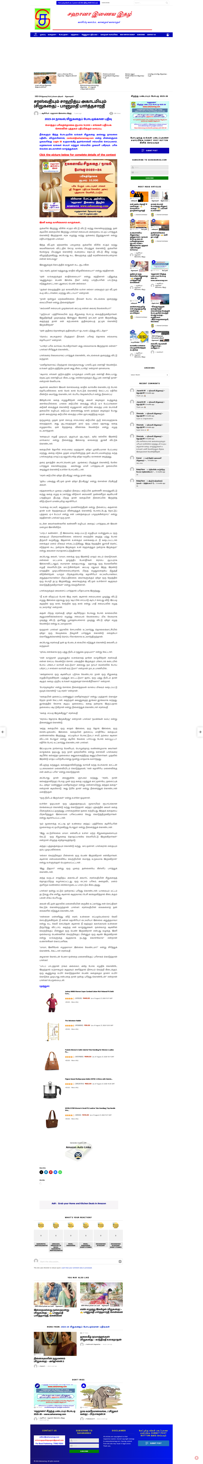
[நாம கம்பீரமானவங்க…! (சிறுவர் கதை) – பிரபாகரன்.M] (101, 1397)
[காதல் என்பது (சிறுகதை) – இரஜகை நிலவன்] (45, 78)
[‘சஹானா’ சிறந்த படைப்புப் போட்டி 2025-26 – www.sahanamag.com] (55, 1397)
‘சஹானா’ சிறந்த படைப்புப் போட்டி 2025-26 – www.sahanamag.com (54, 1413)
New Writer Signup (127, 35)
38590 (78, 1115)
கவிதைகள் (134, 201)
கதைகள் (52, 35)
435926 (78, 998)
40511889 (79, 1056)
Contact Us (151, 35)
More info (74, 1002)
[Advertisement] (101, 54)
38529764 (79, 1083)
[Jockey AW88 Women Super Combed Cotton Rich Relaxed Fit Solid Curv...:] (52, 1003)
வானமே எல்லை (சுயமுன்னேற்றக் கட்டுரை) (138, 348)
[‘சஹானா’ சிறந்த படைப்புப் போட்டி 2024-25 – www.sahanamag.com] (160, 266)
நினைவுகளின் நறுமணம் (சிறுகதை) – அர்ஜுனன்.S (49, 1360)
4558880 (79, 1025)
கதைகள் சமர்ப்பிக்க (109, 35)
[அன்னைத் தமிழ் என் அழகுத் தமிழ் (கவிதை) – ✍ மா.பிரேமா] (139, 299)
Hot (83, 1385)
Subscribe (141, 35)
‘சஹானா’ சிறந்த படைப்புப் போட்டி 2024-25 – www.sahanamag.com (159, 277)
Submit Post (156, 1443)
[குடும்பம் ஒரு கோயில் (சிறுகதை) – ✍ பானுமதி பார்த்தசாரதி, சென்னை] (139, 266)
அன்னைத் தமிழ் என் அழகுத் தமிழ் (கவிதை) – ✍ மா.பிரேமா (138, 310)
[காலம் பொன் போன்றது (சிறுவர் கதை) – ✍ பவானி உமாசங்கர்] (160, 197)
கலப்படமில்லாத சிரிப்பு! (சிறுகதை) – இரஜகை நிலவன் (67, 75)
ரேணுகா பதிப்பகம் (89, 35)
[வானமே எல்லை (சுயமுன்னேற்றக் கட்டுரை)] (139, 337)
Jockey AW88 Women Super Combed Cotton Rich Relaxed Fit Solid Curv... (89, 992)
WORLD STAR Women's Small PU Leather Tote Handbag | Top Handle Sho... (90, 1109)
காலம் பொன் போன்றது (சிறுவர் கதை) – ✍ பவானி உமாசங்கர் (159, 207)
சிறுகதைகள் (59, 1306)
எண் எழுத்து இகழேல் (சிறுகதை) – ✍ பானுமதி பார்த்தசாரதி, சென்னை (101, 1311)
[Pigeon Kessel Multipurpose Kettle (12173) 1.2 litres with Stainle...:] (52, 1091)
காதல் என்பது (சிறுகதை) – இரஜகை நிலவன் (43, 86)
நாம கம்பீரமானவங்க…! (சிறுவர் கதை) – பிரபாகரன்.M (99, 1413)
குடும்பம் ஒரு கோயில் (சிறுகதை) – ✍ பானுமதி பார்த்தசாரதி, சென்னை (139, 278)
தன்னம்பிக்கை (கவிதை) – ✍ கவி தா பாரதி (159, 235)
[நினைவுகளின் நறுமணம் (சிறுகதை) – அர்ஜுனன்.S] (55, 1344)
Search (166, 3)
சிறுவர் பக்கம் (164, 201)
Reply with (120, 1261)
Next (168, 81)
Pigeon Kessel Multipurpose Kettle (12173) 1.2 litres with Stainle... (88, 1079)
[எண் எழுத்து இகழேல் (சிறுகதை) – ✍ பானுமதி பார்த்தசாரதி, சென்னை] (101, 1294)
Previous (35, 81)
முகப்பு (42, 35)
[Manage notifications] (197, 1458)
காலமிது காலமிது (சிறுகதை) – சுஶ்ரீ (158, 75)
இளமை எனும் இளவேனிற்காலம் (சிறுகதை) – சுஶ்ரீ (135, 76)
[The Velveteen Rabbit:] (52, 1032)
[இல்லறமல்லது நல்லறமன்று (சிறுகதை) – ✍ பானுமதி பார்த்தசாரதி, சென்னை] (90, 78)
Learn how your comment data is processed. (76, 1268)
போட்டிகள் (63, 35)
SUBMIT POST (152, 151)
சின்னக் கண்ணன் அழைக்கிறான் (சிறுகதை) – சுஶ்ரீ (111, 76)
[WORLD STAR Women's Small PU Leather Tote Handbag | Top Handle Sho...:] (52, 1120)
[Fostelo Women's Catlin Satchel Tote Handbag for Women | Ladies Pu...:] (52, 1061)
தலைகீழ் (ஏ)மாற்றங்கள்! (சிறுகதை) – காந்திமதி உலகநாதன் (100, 1338)
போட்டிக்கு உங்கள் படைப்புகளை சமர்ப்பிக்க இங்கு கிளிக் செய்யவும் (78, 3)
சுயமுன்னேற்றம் (135, 342)
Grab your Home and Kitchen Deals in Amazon (82, 1203)
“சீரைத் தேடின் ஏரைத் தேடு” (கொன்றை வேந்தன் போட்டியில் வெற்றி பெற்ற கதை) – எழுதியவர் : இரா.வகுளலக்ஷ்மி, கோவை (160, 314)
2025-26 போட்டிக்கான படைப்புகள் (44, 1306)
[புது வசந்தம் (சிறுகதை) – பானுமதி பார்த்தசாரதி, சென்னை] (3, 732)
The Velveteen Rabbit (73, 1020)
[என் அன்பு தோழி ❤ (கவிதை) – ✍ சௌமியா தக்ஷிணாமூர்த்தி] (139, 197)
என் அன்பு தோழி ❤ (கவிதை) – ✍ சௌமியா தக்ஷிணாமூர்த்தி (138, 207)
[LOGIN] (167, 34)
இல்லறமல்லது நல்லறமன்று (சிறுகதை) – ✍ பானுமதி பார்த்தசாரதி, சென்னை (89, 87)
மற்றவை (75, 35)
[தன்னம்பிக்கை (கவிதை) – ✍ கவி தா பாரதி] (160, 225)
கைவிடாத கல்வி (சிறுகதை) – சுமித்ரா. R (159, 346)
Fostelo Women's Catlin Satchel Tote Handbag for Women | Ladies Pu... (89, 1051)
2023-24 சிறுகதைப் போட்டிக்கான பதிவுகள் (85, 1327)
